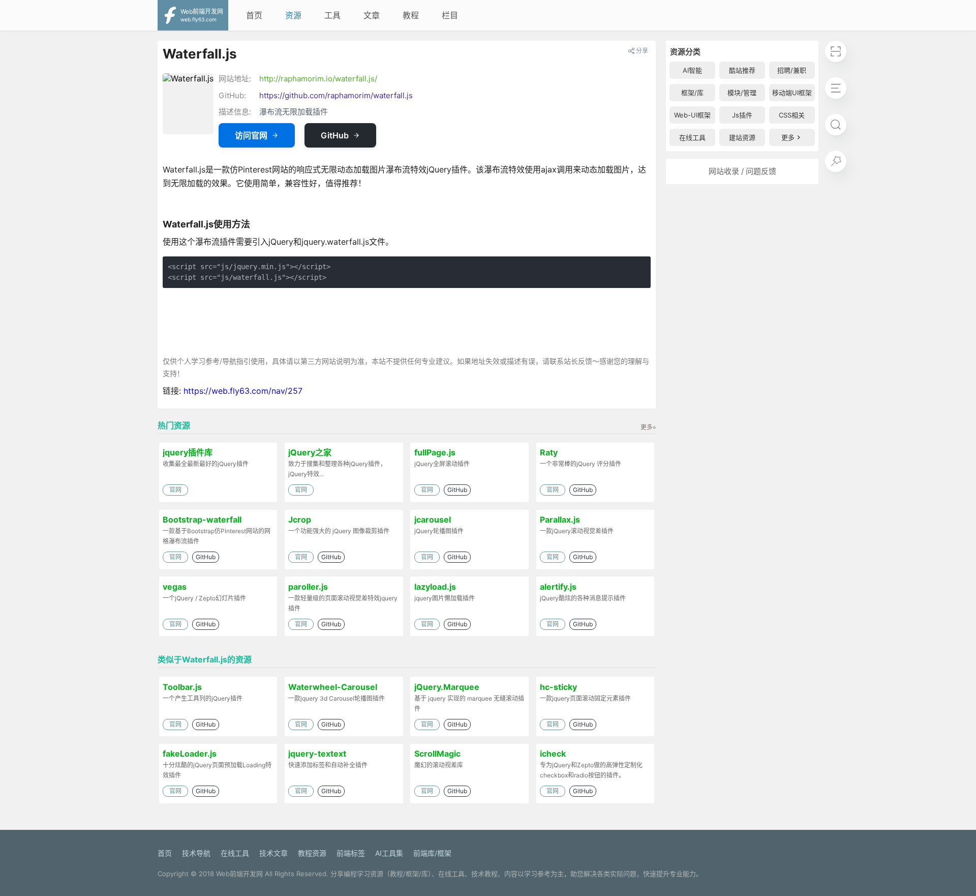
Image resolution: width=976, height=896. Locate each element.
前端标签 (351, 853)
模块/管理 (741, 93)
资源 (293, 15)
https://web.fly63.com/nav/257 (243, 391)
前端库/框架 (432, 853)
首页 (254, 15)
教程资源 (312, 853)
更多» (648, 427)
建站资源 (742, 137)
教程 (411, 15)
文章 (371, 15)
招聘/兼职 (791, 70)
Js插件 (742, 115)
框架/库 (692, 93)
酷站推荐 (742, 70)
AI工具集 (389, 853)
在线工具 (692, 137)
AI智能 (692, 70)
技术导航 (196, 853)
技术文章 (273, 853)
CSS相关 (792, 115)
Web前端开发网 (239, 874)
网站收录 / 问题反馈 (742, 171)
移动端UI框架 (792, 93)
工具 (332, 15)
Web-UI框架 (692, 115)
